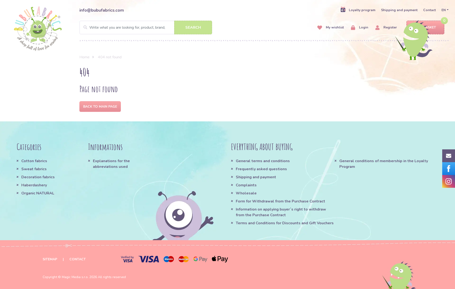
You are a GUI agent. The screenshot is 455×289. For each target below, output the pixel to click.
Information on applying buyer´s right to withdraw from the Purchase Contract (281, 212)
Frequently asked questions (261, 169)
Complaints (246, 185)
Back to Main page (100, 106)
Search (193, 27)
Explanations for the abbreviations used (111, 163)
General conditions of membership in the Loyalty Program (383, 163)
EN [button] (443, 10)
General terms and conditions (263, 161)
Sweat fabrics (34, 169)
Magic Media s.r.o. (75, 277)
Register (389, 27)
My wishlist (334, 27)
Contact (429, 10)
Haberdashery (34, 185)
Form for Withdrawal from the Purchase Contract (280, 201)
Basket (429, 27)
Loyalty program (362, 10)
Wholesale (246, 193)
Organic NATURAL (37, 193)
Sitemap (50, 259)
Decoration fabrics (38, 177)
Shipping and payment (399, 10)
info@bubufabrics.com (101, 10)
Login (363, 27)
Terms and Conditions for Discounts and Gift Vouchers (285, 223)
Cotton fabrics (34, 161)
